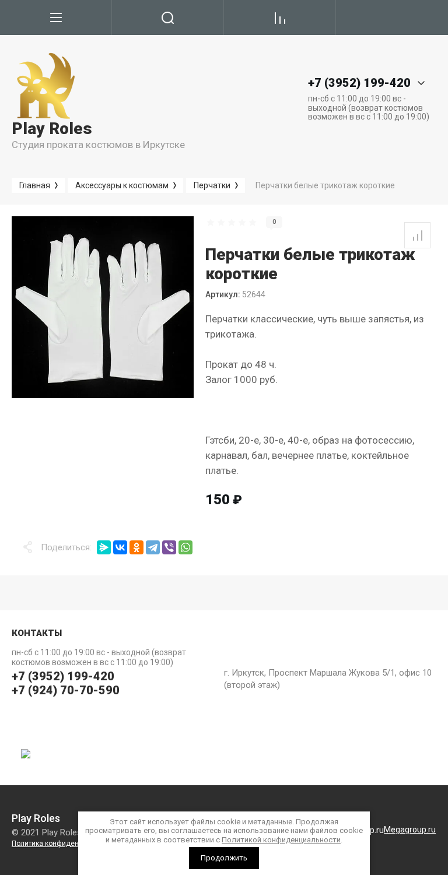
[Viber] (169, 547)
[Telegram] (153, 547)
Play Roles (52, 128)
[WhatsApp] (185, 547)
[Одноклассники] (137, 547)
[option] (103, 307)
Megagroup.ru (410, 829)
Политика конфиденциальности (65, 843)
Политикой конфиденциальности (281, 839)
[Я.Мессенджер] (104, 547)
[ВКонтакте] (120, 547)
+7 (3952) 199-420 (63, 676)
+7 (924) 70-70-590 (66, 690)
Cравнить (417, 235)
